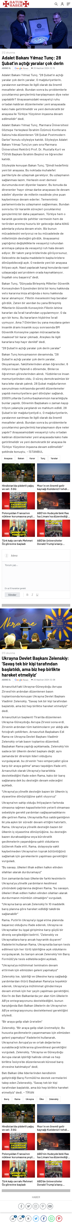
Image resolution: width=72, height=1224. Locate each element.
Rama (17, 1099)
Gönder (12, 594)
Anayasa (8, 458)
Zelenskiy (53, 1099)
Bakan (21, 458)
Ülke (41, 1099)
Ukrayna (30, 1099)
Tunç (43, 458)
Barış (6, 1099)
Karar (32, 458)
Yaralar (54, 458)
